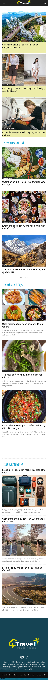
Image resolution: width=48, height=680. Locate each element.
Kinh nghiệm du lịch (8, 41)
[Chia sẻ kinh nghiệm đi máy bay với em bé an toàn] (24, 113)
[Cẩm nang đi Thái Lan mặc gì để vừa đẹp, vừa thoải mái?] (24, 69)
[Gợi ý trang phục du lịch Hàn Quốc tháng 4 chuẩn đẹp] (24, 540)
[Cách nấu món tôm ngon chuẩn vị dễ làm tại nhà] (24, 305)
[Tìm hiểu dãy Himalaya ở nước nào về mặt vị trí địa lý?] (24, 251)
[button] (45, 3)
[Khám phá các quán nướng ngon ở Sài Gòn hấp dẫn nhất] (24, 207)
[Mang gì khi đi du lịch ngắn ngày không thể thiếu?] (24, 491)
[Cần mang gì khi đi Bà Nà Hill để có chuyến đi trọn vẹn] (24, 26)
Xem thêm (23, 277)
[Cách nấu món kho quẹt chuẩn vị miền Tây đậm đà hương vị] (24, 406)
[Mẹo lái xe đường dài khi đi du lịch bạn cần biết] (24, 589)
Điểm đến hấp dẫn (14, 143)
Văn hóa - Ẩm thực (13, 285)
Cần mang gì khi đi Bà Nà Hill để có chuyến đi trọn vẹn (20, 46)
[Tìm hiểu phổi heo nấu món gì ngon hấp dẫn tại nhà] (24, 356)
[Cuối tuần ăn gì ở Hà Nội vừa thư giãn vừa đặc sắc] (24, 163)
